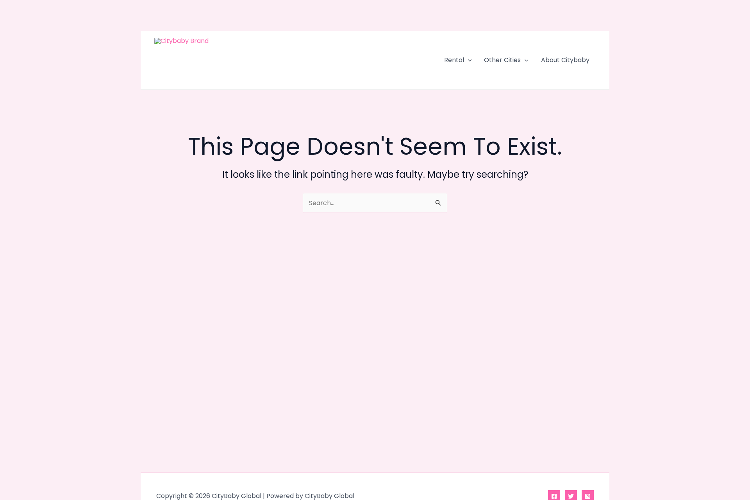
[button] (468, 60)
